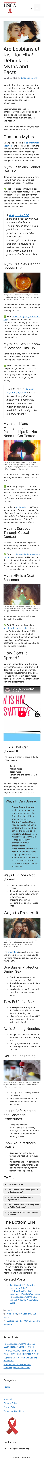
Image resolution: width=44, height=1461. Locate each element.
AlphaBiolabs (22, 507)
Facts (14, 1314)
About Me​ (8, 1399)
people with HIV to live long (16, 628)
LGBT (35, 1314)
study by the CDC (19, 215)
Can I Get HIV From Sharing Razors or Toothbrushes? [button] (23, 1191)
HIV (20, 1314)
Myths (6, 1317)
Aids (9, 1314)
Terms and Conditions (14, 1411)
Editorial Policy (10, 1403)
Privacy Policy (10, 1407)
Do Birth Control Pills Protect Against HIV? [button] (20, 1198)
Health (10, 1310)
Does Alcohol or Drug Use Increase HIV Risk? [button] (23, 1213)
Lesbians (27, 1314)
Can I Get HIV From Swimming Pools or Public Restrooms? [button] (23, 1206)
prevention (13, 952)
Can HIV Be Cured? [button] (16, 1184)
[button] (31, 7)
